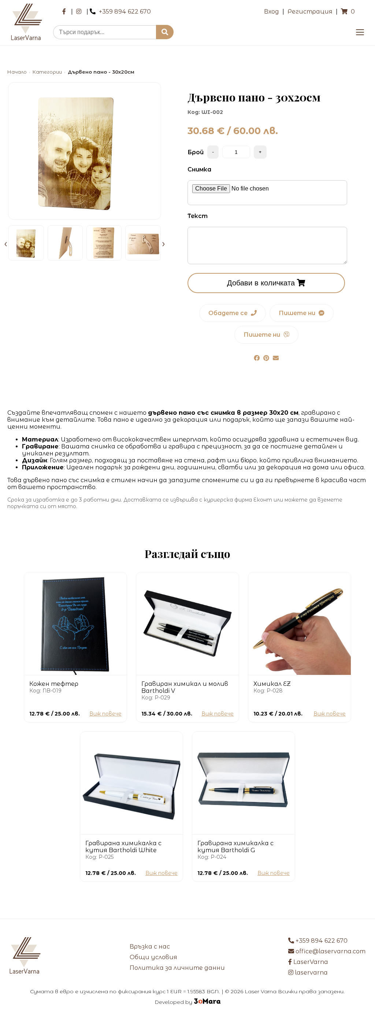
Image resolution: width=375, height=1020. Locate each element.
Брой (196, 152)
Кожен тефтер (53, 683)
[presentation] (5, 243)
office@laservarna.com (329, 951)
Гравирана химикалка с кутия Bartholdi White (123, 847)
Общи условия (153, 957)
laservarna (310, 972)
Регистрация (310, 11)
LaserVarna (310, 961)
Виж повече (105, 713)
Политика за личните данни (177, 967)
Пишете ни (298, 313)
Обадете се (228, 313)
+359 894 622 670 (125, 11)
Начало (17, 72)
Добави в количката (262, 283)
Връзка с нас (150, 946)
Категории (47, 72)
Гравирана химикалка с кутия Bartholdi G (235, 847)
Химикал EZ (272, 683)
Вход (271, 11)
